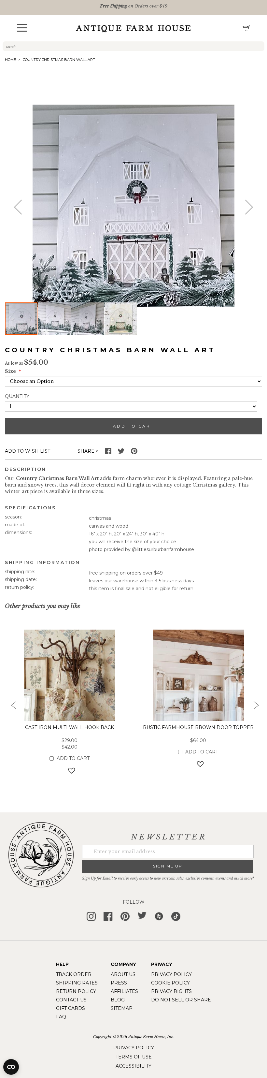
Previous (11, 707)
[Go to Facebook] (108, 453)
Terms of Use (134, 1057)
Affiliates (124, 991)
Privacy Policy (171, 974)
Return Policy (76, 991)
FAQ (61, 1017)
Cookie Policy (170, 983)
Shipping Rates (77, 983)
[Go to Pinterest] (134, 453)
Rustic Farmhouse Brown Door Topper (198, 727)
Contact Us (71, 1000)
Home (10, 59)
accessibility (133, 1066)
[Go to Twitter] (121, 453)
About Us (123, 974)
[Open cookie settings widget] (11, 1067)
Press (119, 983)
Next (255, 707)
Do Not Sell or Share (181, 1000)
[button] (21, 28)
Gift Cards (70, 1008)
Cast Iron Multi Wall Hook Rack (69, 727)
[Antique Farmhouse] (133, 28)
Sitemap (122, 1008)
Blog (118, 1000)
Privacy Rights (171, 991)
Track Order (73, 974)
